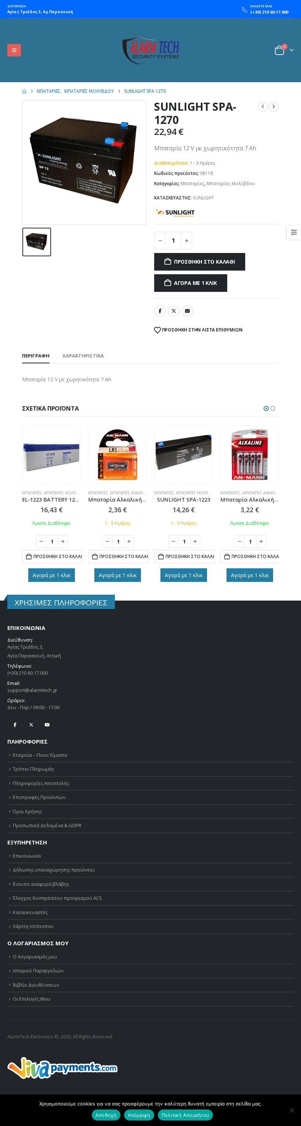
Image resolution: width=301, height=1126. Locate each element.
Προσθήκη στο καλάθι (204, 261)
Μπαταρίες (192, 183)
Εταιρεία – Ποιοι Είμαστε (40, 755)
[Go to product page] (51, 455)
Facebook (160, 311)
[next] (274, 107)
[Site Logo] (150, 50)
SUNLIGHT (203, 198)
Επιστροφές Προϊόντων (39, 797)
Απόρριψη (139, 1115)
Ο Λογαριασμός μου (35, 956)
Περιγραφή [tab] (36, 355)
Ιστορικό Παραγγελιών (38, 970)
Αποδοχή (106, 1115)
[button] (14, 50)
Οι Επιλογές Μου (31, 998)
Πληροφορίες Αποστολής (41, 783)
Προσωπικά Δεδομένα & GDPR (47, 825)
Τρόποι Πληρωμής (33, 769)
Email (187, 311)
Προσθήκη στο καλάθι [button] (57, 556)
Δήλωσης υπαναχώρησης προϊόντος (54, 869)
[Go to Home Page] (24, 91)
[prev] (263, 107)
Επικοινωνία (27, 855)
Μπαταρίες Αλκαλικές (130, 492)
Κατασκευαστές (30, 912)
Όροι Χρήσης (27, 811)
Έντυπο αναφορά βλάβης (41, 884)
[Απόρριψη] (291, 1110)
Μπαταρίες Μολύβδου (231, 183)
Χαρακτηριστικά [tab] (83, 355)
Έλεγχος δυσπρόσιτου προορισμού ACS (57, 898)
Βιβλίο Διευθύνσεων (36, 985)
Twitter (173, 311)
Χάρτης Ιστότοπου (33, 926)
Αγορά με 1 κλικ (195, 282)
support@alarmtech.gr (32, 690)
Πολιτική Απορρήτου (186, 1115)
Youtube (47, 724)
